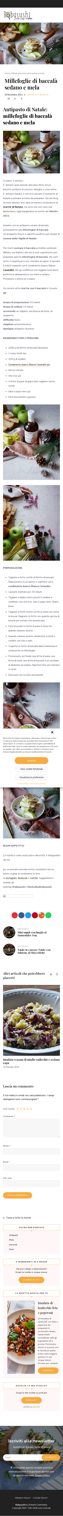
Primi (11, 1239)
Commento (9, 1116)
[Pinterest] (35, 915)
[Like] (15, 915)
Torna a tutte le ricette (18, 1217)
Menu (57, 15)
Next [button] (57, 974)
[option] (31, 1027)
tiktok (47, 4)
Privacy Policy (42, 1475)
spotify (41, 4)
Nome (6, 1145)
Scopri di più (31, 1280)
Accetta (31, 760)
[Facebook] (21, 915)
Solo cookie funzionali (31, 768)
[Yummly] (42, 915)
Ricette (44, 95)
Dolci (11, 1249)
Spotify (36, 1406)
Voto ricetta (9, 1108)
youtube (29, 4)
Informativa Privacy (38, 783)
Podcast (31, 1400)
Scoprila (48, 1370)
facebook (17, 4)
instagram (23, 4)
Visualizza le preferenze (31, 777)
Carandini (8, 270)
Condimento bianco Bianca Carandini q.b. (29, 364)
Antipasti (32, 95)
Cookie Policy (22, 783)
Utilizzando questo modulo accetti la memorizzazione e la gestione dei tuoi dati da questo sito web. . (31, 1471)
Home (7, 73)
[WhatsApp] (48, 915)
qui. (5, 292)
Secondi (13, 1244)
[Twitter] (28, 915)
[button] (52, 732)
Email (5, 4)
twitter (11, 4)
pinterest (35, 4)
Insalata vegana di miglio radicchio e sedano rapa (31, 1061)
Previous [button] (51, 974)
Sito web (7, 1178)
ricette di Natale (13, 207)
